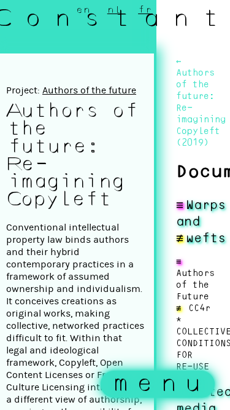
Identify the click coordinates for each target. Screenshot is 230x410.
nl (114, 10)
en (83, 10)
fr (145, 10)
